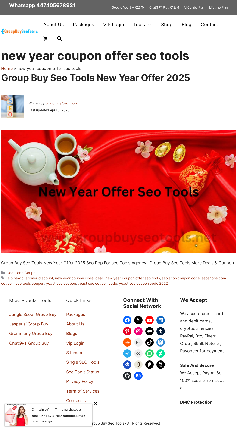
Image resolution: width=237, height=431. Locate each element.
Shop (166, 24)
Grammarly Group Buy (31, 333)
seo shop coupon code (181, 278)
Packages (83, 24)
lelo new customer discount (30, 278)
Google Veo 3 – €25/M (128, 7)
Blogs (71, 333)
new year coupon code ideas (79, 278)
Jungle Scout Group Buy (32, 314)
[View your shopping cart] (46, 38)
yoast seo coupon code (97, 283)
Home (7, 68)
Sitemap (74, 352)
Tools (139, 24)
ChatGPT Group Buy (29, 343)
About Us (53, 24)
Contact (209, 24)
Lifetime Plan (218, 7)
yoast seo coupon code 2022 (143, 283)
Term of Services (82, 391)
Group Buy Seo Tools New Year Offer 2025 (95, 77)
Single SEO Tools (82, 362)
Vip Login (75, 343)
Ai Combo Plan (194, 7)
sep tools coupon (30, 283)
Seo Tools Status (82, 371)
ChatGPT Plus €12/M (164, 7)
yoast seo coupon (61, 283)
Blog (186, 24)
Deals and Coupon (22, 273)
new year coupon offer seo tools (133, 278)
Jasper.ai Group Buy (28, 324)
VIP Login (113, 24)
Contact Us (77, 400)
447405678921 (55, 5)
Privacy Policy (79, 381)
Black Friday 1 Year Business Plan (58, 416)
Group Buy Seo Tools (61, 103)
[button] (59, 38)
